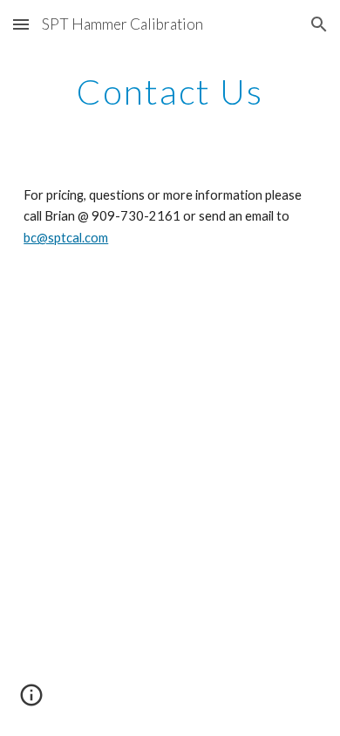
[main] (170, 91)
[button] (21, 24)
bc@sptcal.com (66, 237)
